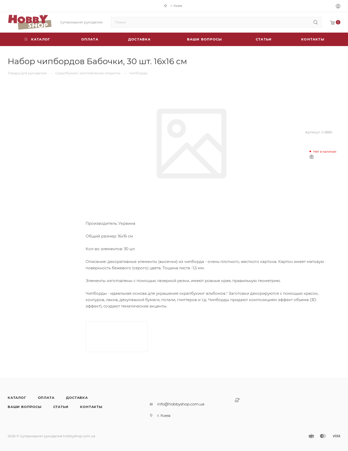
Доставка (77, 398)
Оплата (46, 398)
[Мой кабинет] (338, 7)
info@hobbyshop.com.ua (180, 404)
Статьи (61, 407)
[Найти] (315, 22)
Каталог (17, 398)
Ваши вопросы (25, 407)
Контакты (91, 407)
